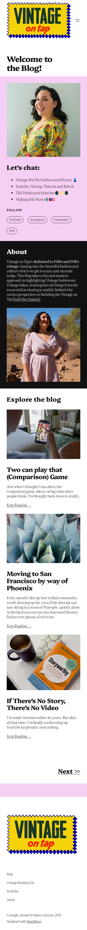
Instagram (37, 219)
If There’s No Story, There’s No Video (36, 704)
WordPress (34, 921)
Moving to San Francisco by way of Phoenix (37, 580)
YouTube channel (26, 299)
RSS (12, 230)
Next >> (69, 770)
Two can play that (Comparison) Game (37, 473)
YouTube (15, 219)
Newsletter (61, 219)
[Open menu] (77, 20)
